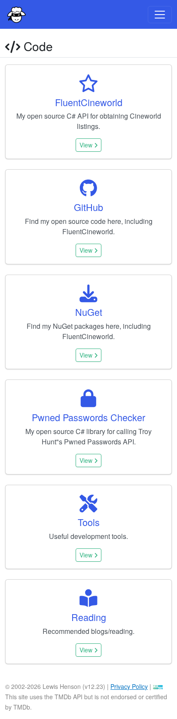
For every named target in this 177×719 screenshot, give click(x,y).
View (86, 145)
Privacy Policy (129, 686)
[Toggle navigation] (160, 14)
